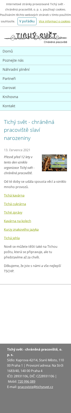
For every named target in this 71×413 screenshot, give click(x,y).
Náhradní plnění (16, 69)
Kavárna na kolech (17, 221)
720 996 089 (26, 381)
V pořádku (27, 21)
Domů (8, 51)
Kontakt (9, 105)
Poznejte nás (13, 60)
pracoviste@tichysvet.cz (35, 387)
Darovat (9, 87)
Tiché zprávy (13, 212)
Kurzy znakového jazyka (21, 229)
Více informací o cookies (54, 21)
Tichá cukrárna (15, 204)
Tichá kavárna (14, 195)
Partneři (9, 78)
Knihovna (10, 96)
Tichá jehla (12, 238)
